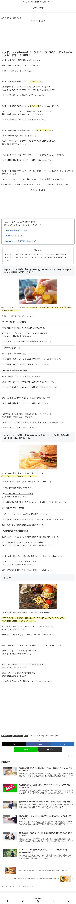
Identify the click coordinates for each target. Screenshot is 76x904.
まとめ (9, 260)
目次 (35, 250)
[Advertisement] (38, 35)
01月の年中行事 (7, 735)
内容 (47, 735)
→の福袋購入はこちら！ (16, 230)
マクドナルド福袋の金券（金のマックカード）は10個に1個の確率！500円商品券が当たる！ (37, 257)
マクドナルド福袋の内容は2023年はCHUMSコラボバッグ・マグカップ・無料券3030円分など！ (39, 254)
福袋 (26, 735)
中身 (42, 735)
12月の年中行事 (19, 735)
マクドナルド (34, 735)
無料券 (52, 735)
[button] (50, 749)
